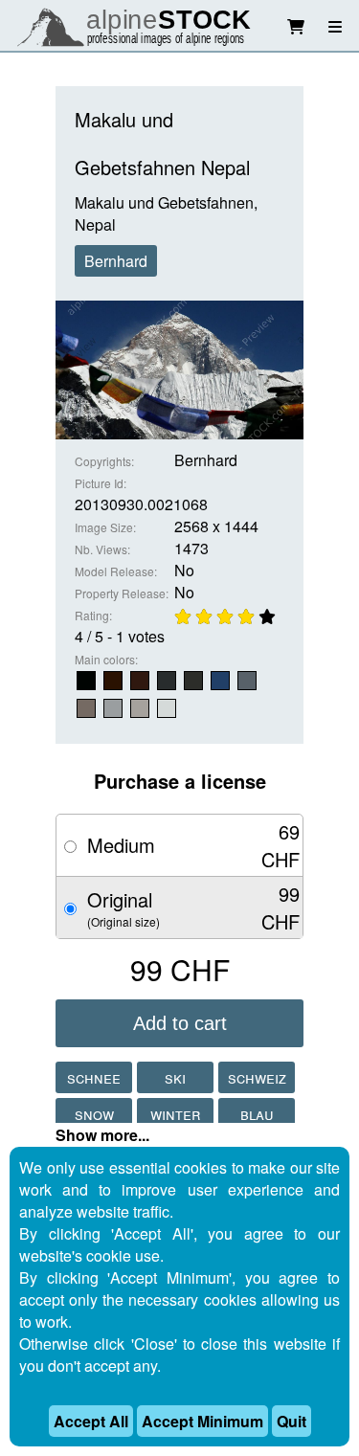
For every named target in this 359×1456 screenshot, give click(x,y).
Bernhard (115, 261)
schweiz (257, 1077)
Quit (291, 1421)
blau (257, 1114)
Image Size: (105, 527)
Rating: (93, 615)
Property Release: (121, 593)
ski (175, 1077)
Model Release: (116, 571)
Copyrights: (104, 461)
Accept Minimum (202, 1421)
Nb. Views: (102, 549)
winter (175, 1114)
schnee (94, 1077)
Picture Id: (100, 483)
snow (94, 1114)
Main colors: (106, 659)
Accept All (91, 1421)
